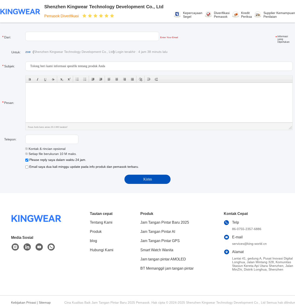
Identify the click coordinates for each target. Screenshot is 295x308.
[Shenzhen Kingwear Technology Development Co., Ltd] (20, 11)
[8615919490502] (51, 247)
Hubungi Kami (101, 250)
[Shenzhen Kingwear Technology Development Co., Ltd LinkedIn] (27, 247)
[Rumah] (36, 224)
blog (93, 241)
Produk (96, 232)
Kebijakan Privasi (23, 302)
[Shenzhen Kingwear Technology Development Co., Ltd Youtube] (39, 247)
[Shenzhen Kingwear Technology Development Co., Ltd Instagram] (15, 247)
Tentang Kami (101, 222)
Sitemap (45, 302)
